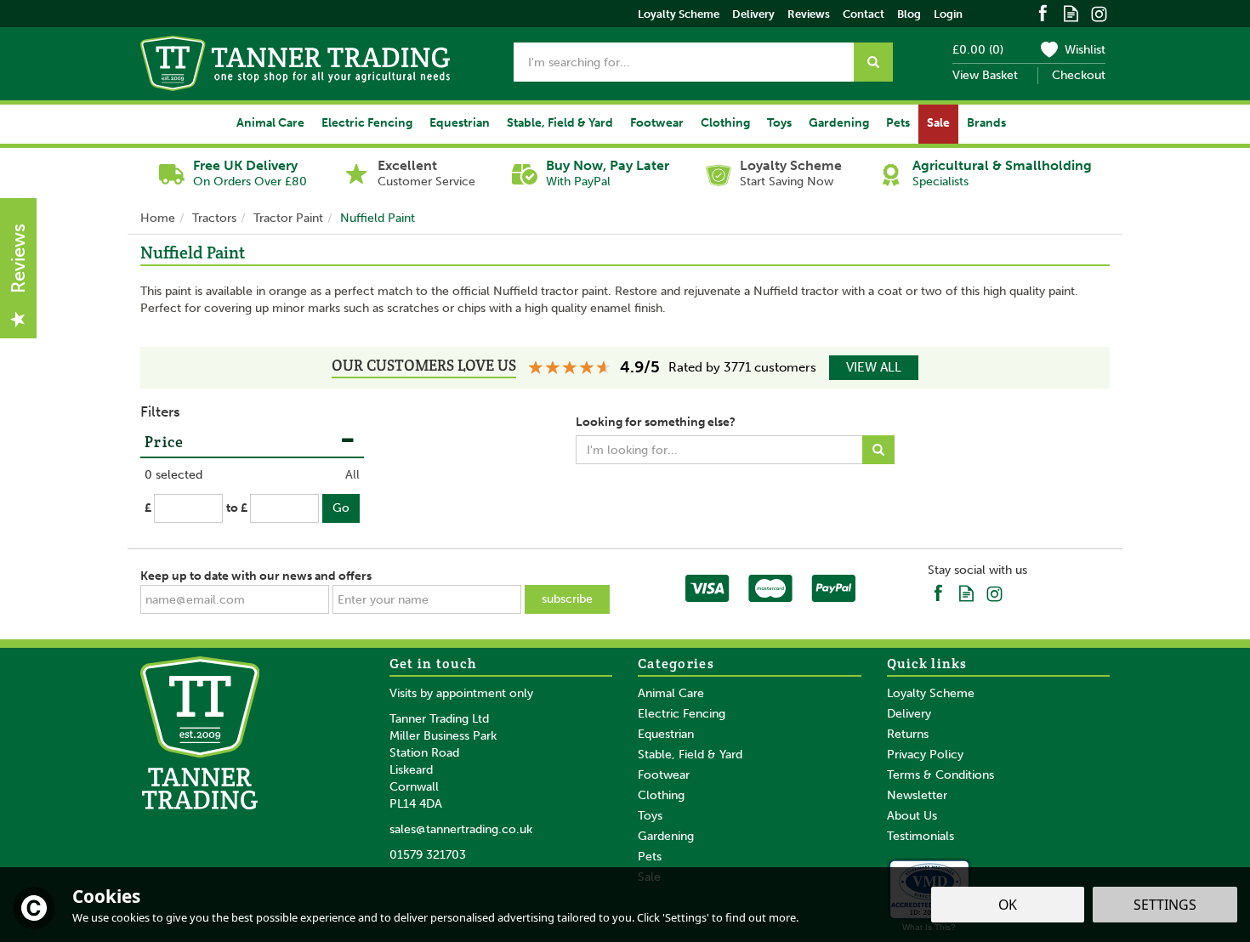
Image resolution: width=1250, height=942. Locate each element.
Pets (650, 856)
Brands (986, 123)
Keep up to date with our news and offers (256, 576)
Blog (909, 14)
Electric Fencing (681, 713)
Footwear (664, 775)
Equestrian (666, 734)
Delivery (909, 713)
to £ (236, 508)
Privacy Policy (925, 754)
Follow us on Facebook (1043, 12)
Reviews (808, 14)
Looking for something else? (656, 422)
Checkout (1078, 75)
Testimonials (920, 836)
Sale (938, 123)
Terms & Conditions (940, 775)
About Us (912, 816)
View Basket (985, 75)
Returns (908, 734)
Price (165, 442)
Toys (650, 816)
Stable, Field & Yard (690, 754)
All (352, 475)
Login (948, 14)
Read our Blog (1071, 12)
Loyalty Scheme (930, 693)
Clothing (661, 795)
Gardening (666, 836)
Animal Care (671, 693)
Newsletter (917, 795)
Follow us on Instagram (1099, 12)
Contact (863, 14)
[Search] (873, 62)
